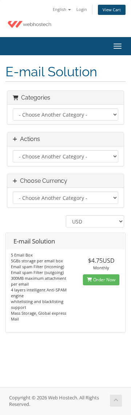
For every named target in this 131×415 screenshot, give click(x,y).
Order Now (103, 280)
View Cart (112, 9)
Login (81, 9)
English (60, 9)
